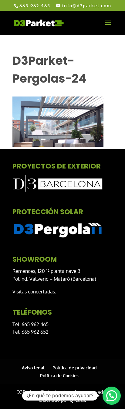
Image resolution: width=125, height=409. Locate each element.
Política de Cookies (59, 375)
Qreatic (77, 400)
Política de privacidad (74, 367)
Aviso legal (33, 367)
